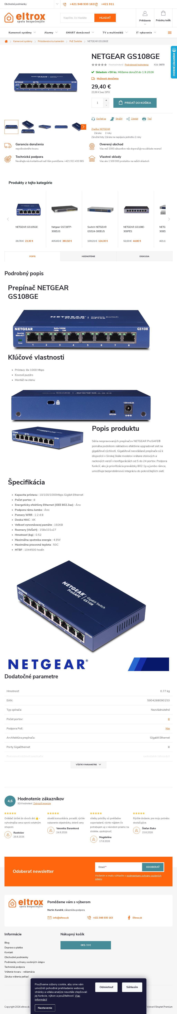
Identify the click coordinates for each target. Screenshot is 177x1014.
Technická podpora (14, 967)
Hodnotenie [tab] (88, 256)
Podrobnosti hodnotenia (136, 64)
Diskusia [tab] (144, 256)
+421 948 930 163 (103, 917)
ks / (86, 945)
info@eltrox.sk (61, 917)
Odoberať (153, 867)
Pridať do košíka (138, 103)
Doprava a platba (13, 947)
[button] (7, 219)
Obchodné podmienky (15, 4)
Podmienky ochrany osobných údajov (24, 962)
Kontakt (8, 952)
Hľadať (105, 18)
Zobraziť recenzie (42, 803)
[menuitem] (22, 32)
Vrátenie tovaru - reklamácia (19, 971)
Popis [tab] (32, 256)
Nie (168, 728)
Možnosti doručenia (108, 78)
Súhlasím (132, 987)
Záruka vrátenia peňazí (16, 976)
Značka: (100, 129)
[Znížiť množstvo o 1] (106, 105)
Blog (6, 942)
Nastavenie (45, 1008)
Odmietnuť (106, 987)
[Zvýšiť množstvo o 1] (106, 100)
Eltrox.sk (137, 917)
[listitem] (28, 219)
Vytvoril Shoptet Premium (160, 1006)
